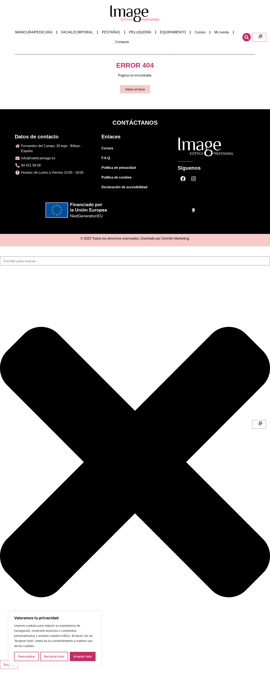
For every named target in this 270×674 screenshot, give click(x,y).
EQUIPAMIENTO (173, 32)
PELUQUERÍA (140, 32)
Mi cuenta (221, 32)
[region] (54, 638)
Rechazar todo (54, 656)
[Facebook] (183, 178)
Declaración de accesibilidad (124, 187)
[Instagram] (193, 178)
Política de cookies (116, 177)
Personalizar (26, 656)
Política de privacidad (118, 167)
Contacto (122, 42)
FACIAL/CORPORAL (77, 32)
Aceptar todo (82, 656)
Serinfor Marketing (175, 238)
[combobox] (135, 261)
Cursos (200, 32)
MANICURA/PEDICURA (33, 32)
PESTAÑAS (111, 32)
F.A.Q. (106, 158)
